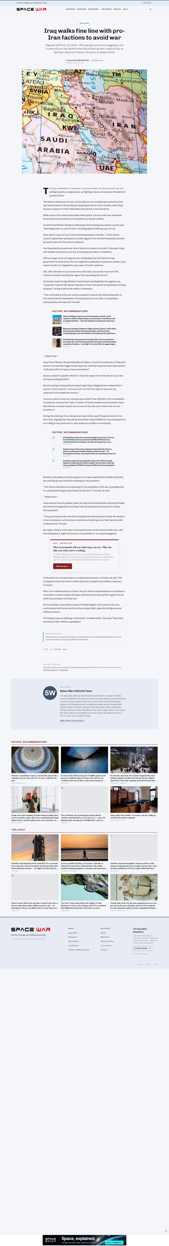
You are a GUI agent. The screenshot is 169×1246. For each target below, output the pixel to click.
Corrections (106, 945)
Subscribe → (142, 948)
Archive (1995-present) (78, 950)
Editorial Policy (107, 941)
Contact (104, 950)
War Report (93, 9)
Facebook (57, 649)
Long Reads (106, 9)
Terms (148, 964)
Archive (117, 9)
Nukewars (81, 9)
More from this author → (72, 720)
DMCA (156, 964)
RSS (145, 954)
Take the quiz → (62, 566)
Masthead (105, 937)
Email (65, 649)
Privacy (140, 964)
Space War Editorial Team (78, 60)
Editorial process (97, 60)
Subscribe (147, 3)
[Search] (150, 9)
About (126, 9)
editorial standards (50, 670)
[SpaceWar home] (31, 9)
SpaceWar (70, 9)
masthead (63, 670)
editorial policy (85, 716)
